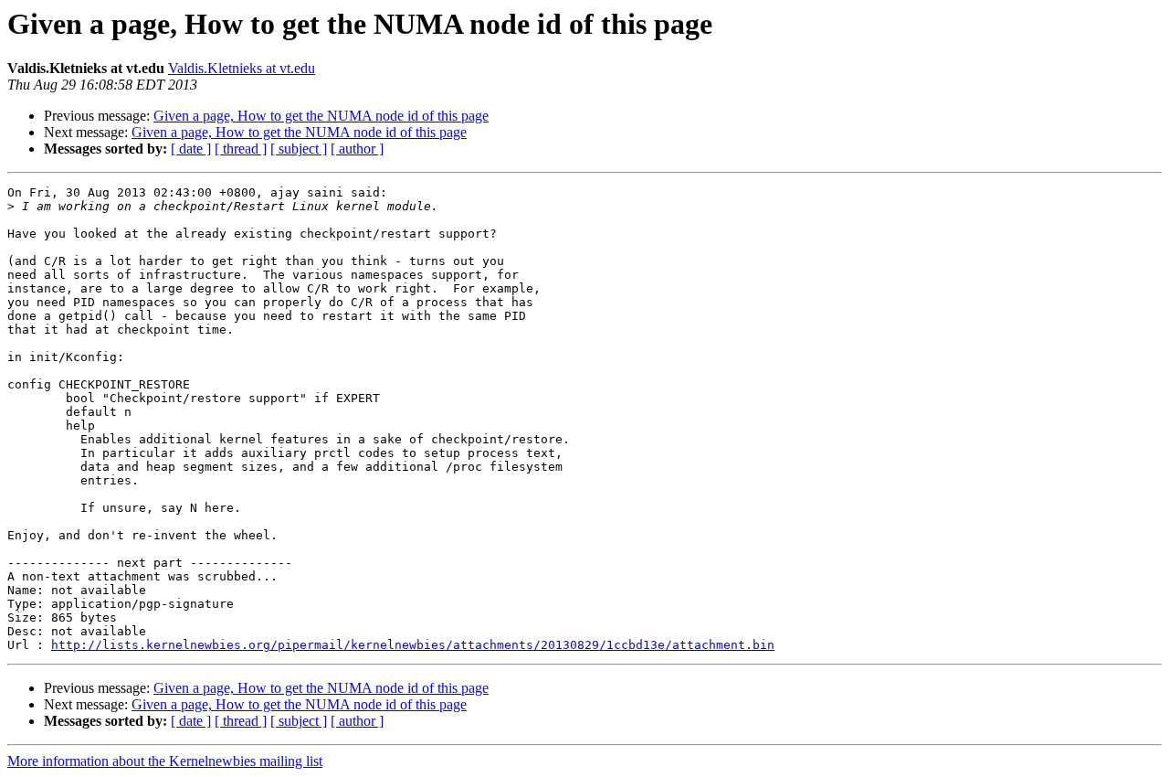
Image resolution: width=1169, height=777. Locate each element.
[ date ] (191, 148)
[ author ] (357, 148)
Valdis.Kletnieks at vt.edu (241, 68)
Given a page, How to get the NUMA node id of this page (321, 115)
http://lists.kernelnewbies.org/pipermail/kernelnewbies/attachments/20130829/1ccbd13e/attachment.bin (412, 645)
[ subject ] (298, 148)
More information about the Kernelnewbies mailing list (164, 761)
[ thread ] (241, 148)
